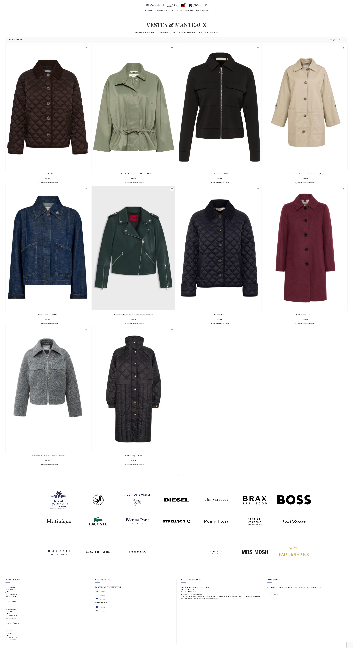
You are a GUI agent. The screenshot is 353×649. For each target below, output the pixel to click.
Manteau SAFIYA (48, 174)
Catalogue (148, 10)
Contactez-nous (202, 10)
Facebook (103, 592)
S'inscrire (274, 594)
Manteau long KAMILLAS (305, 315)
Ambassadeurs (162, 10)
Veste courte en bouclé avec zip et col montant (48, 456)
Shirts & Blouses (187, 32)
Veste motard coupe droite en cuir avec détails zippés (133, 315)
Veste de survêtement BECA (219, 174)
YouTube (103, 599)
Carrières (189, 10)
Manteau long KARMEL (133, 456)
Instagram (103, 595)
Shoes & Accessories (208, 32)
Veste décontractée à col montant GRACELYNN (133, 174)
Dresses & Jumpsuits (144, 32)
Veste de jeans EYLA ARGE (47, 315)
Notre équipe (176, 10)
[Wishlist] (86, 48)
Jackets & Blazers (166, 32)
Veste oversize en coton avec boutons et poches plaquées (305, 174)
